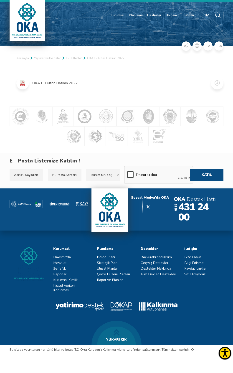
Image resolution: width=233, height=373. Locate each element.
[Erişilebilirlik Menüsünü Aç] (225, 353)
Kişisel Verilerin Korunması (64, 287)
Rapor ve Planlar (110, 280)
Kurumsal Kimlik (65, 280)
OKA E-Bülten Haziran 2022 (105, 58)
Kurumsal (117, 15)
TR (206, 15)
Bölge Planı (106, 257)
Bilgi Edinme (194, 263)
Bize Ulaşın (192, 257)
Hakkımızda (62, 257)
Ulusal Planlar (107, 268)
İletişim (189, 15)
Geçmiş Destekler (154, 263)
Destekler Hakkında (156, 268)
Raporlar (59, 274)
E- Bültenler (74, 58)
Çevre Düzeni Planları (113, 274)
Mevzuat (60, 263)
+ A (219, 45)
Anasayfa (22, 58)
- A (208, 46)
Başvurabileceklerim (156, 257)
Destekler (154, 15)
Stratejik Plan (107, 263)
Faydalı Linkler (195, 268)
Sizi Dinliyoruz (194, 274)
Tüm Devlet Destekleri (158, 274)
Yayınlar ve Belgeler (47, 58)
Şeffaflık (59, 268)
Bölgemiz (172, 15)
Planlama (136, 15)
